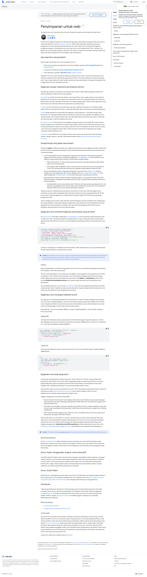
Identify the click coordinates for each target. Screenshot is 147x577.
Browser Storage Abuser (52, 523)
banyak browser (46, 216)
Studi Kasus (81, 2)
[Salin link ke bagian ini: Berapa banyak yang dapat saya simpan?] (75, 143)
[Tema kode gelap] (106, 228)
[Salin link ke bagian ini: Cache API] (49, 346)
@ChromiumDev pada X (120, 558)
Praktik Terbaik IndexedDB (51, 506)
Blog (74, 2)
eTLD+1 (93, 171)
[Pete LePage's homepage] (54, 38)
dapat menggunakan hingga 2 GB (89, 173)
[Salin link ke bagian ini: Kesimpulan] (51, 484)
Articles (4, 7)
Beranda (43, 21)
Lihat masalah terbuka (55, 561)
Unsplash (69, 535)
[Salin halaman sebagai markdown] (83, 25)
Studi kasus (85, 563)
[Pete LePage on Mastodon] (52, 38)
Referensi (23, 2)
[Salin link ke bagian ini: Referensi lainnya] (54, 502)
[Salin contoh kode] (108, 228)
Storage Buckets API (50, 441)
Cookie (43, 112)
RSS (115, 566)
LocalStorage (44, 107)
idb (80, 461)
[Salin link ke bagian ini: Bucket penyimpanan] (57, 438)
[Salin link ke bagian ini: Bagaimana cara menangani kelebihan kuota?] (78, 295)
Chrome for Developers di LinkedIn (122, 563)
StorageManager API (84, 157)
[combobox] (120, 1)
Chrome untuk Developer (88, 558)
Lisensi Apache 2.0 (48, 544)
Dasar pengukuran (42, 2)
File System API (45, 134)
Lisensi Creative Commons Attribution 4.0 (81, 542)
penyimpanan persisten (63, 432)
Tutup (128, 22)
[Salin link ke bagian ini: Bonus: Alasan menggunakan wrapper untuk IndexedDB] (87, 452)
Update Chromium (86, 561)
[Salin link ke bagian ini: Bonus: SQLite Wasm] (59, 471)
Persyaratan (5, 573)
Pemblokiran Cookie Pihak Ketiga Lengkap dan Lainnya (56, 426)
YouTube (116, 561)
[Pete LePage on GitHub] (50, 38)
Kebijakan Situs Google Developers (84, 544)
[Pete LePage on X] (48, 38)
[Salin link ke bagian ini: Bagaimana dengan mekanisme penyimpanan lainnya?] (85, 87)
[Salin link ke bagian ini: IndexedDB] (49, 316)
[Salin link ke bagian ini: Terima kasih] (51, 513)
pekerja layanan (48, 67)
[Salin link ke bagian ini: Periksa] (47, 265)
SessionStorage (45, 97)
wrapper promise (76, 72)
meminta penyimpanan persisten (62, 391)
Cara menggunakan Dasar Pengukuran (59, 2)
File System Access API (47, 122)
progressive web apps (65, 44)
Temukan (31, 2)
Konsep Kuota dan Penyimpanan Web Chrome (57, 508)
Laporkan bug (53, 558)
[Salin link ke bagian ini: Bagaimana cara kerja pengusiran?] (69, 374)
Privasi (10, 573)
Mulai (139, 22)
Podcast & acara (86, 566)
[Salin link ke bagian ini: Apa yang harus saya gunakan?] (67, 57)
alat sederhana (70, 286)
